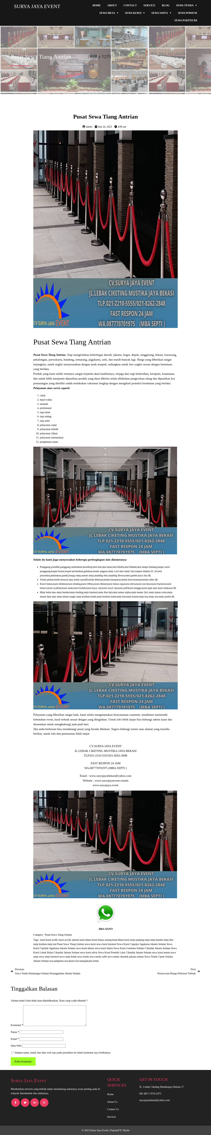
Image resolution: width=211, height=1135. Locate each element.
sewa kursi (90, 944)
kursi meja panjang (134, 939)
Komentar (17, 1025)
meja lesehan (40, 944)
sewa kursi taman (161, 952)
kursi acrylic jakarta (69, 939)
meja (147, 939)
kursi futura (86, 939)
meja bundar (157, 939)
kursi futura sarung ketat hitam (108, 939)
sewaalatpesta (56, 960)
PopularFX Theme (120, 1130)
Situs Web (16, 1045)
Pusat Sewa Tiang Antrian (58, 934)
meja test (52, 944)
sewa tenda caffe (98, 956)
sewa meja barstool (49, 956)
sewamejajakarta (84, 960)
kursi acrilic (52, 939)
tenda (96, 960)
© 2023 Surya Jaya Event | (96, 1130)
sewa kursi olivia (89, 952)
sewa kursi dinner (85, 948)
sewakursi (69, 960)
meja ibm (168, 939)
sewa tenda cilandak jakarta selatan (125, 956)
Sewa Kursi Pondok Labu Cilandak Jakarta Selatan (125, 952)
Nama (15, 1032)
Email (15, 1039)
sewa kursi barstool (106, 944)
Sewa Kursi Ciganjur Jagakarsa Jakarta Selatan (141, 944)
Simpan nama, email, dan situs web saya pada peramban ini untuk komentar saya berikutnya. (63, 1052)
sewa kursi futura (104, 948)
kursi (43, 939)
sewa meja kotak (68, 956)
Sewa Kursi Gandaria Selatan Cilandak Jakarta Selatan (142, 948)
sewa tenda (83, 956)
